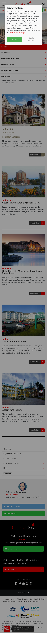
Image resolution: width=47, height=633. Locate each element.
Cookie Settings (31, 39)
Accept (14, 39)
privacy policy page (17, 33)
